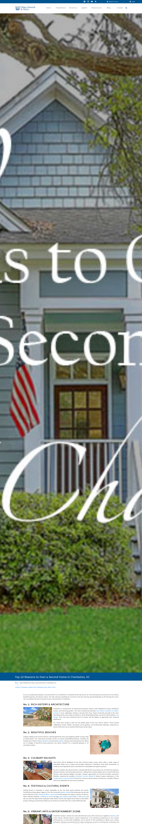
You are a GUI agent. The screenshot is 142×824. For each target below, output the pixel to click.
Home (48, 8)
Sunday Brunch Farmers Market (63, 778)
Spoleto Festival (65, 792)
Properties (60, 8)
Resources (96, 8)
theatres (113, 816)
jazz (61, 797)
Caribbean (43, 797)
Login (133, 1)
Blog (108, 8)
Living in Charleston (21, 687)
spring (84, 797)
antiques (65, 797)
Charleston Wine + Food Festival (48, 794)
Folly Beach (45, 741)
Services (72, 8)
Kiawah (61, 741)
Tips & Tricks (51, 687)
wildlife (74, 797)
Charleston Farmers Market (84, 776)
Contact (120, 8)
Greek (51, 797)
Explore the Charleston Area (38, 687)
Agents (84, 8)
